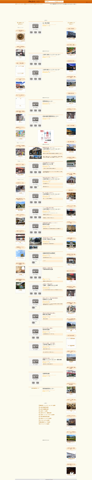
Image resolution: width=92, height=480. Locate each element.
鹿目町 (48, 361)
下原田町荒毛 (49, 180)
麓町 (48, 390)
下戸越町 (49, 195)
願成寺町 (49, 254)
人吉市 (46, 24)
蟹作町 (48, 150)
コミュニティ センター (53, 24)
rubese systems (42, 479)
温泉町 (48, 165)
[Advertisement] (46, 11)
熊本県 (43, 24)
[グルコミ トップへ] (36, 1)
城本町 (48, 210)
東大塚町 (49, 56)
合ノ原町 (49, 24)
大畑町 (48, 71)
